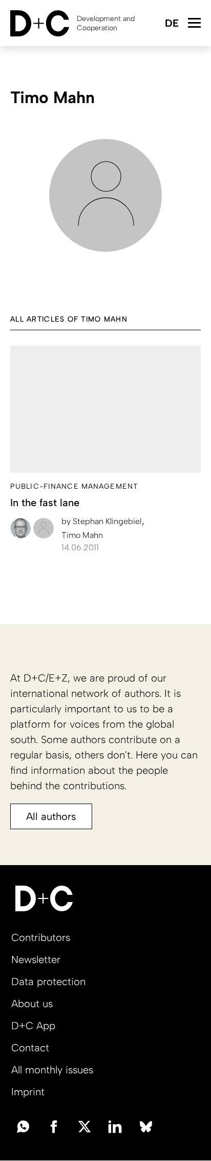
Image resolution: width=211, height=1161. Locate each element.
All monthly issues (52, 1070)
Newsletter (35, 959)
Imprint (28, 1092)
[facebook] (54, 1125)
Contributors (40, 937)
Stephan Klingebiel (102, 521)
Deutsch (171, 23)
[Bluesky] (146, 1125)
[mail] (23, 1125)
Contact (30, 1048)
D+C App (33, 1025)
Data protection (48, 981)
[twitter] (84, 1125)
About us (32, 1003)
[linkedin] (115, 1125)
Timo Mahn (82, 535)
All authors (51, 816)
